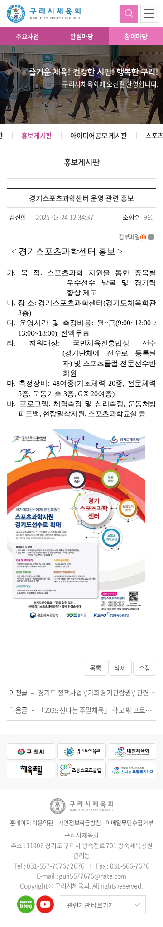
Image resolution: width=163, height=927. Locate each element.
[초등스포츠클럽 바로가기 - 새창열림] (81, 770)
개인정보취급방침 (79, 823)
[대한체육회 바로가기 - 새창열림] (132, 751)
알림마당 (81, 36)
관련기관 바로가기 (90, 904)
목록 (95, 667)
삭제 (119, 667)
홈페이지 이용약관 (31, 823)
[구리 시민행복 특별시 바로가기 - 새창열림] (31, 751)
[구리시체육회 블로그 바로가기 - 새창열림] (26, 901)
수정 (144, 667)
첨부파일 (132, 236)
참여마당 (136, 36)
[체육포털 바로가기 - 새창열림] (31, 770)
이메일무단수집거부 (129, 823)
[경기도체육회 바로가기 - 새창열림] (81, 751)
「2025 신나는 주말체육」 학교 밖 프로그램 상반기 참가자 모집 (97, 710)
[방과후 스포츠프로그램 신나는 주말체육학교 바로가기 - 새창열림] (132, 770)
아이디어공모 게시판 (98, 135)
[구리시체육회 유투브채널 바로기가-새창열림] (45, 901)
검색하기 (129, 14)
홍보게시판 (37, 135)
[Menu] (149, 14)
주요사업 (27, 36)
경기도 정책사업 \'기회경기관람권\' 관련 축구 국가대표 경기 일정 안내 (97, 693)
